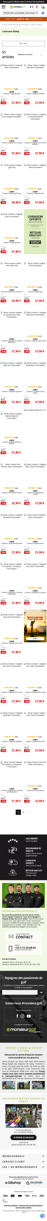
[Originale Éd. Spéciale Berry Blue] (12, 322)
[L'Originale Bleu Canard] (35, 474)
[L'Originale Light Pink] (12, 372)
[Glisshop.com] (13, 1183)
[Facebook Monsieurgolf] (17, 1015)
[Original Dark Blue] (35, 74)
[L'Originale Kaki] (35, 174)
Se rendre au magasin (23, 1137)
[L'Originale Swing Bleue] (35, 372)
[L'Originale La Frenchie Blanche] (35, 124)
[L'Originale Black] (12, 74)
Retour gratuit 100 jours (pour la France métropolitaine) (23, 2)
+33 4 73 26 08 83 (25, 947)
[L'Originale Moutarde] (12, 524)
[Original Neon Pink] (35, 722)
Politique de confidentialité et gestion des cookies (29, 1206)
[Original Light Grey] (12, 174)
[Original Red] (35, 272)
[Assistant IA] (43, 13)
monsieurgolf (14, 1156)
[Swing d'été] (35, 626)
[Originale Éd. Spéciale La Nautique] (12, 573)
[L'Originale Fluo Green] (12, 673)
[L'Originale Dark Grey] (12, 624)
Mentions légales (11, 1205)
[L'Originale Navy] (12, 223)
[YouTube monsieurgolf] (29, 1015)
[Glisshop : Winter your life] (17, 7)
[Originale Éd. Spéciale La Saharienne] (12, 771)
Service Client (14, 1161)
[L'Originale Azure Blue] (35, 573)
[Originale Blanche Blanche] (12, 423)
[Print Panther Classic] (12, 474)
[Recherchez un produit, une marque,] (36, 13)
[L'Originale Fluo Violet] (35, 673)
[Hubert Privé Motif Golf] (12, 272)
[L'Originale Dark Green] (35, 322)
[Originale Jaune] (35, 524)
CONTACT (24, 937)
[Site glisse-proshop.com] (34, 1183)
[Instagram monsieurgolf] (22, 1015)
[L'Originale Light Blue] (12, 722)
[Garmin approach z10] (35, 410)
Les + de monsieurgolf (20, 1167)
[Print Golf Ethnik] (35, 771)
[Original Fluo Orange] (12, 124)
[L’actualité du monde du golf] (23, 1029)
